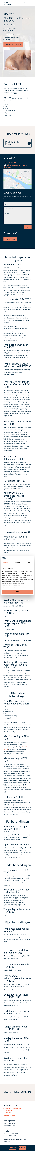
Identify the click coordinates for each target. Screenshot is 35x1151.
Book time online (10, 239)
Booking (13, 1147)
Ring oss (23, 1147)
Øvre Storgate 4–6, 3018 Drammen (13, 1108)
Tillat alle (17, 591)
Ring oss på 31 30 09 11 (13, 44)
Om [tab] (29, 562)
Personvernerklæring (9, 1115)
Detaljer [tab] (17, 562)
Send (28, 227)
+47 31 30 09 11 (7, 1110)
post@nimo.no (7, 1112)
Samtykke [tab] (6, 562)
